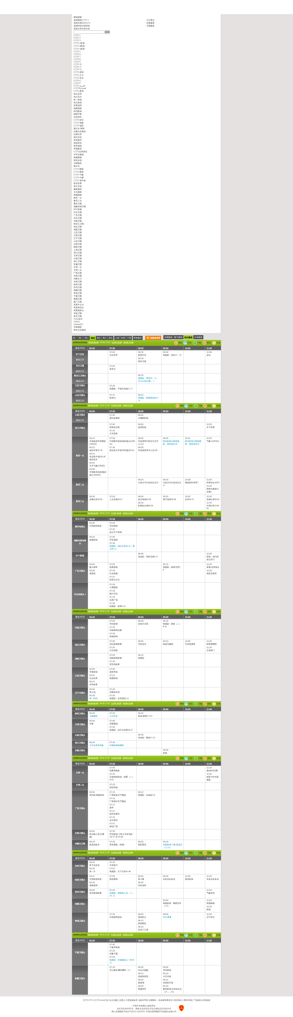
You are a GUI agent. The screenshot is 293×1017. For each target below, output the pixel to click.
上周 (117, 338)
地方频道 (188, 337)
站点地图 (114, 1000)
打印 (189, 342)
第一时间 (93, 698)
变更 (208, 342)
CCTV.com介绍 (101, 1000)
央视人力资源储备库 (128, 1000)
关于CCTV (88, 1000)
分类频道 (198, 337)
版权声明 (143, 1000)
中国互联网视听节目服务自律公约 (161, 1011)
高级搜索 (78, 17)
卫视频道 (150, 26)
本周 (123, 338)
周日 (111, 338)
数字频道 (178, 337)
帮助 (180, 342)
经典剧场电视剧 (117, 745)
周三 (87, 338)
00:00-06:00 (94, 342)
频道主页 (80, 359)
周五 (99, 338)
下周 (129, 338)
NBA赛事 (167, 917)
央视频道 (150, 23)
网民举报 (188, 1000)
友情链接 (206, 1000)
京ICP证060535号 (125, 1008)
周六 (105, 338)
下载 (199, 342)
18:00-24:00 (128, 342)
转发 (218, 342)
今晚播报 (93, 716)
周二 (81, 338)
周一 (75, 338)
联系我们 (178, 1000)
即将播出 (138, 338)
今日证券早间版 (96, 745)
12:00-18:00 (117, 342)
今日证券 (114, 716)
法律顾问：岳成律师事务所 (160, 1000)
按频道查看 (155, 338)
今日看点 (150, 20)
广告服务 (197, 1000)
